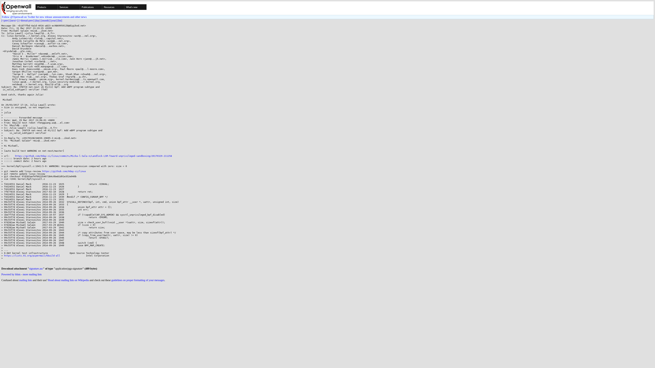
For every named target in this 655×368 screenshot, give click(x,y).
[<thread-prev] (26, 20)
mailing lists (25, 280)
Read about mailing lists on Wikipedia (68, 280)
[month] (45, 20)
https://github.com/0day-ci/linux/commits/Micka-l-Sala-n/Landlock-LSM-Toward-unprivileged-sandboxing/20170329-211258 (93, 156)
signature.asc (36, 268)
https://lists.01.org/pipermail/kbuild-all (32, 255)
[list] (59, 20)
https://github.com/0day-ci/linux (64, 171)
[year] (53, 20)
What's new (131, 7)
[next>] (14, 20)
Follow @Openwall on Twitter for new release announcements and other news (44, 17)
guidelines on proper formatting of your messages (137, 280)
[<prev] (5, 20)
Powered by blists (10, 274)
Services (64, 7)
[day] (37, 20)
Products (41, 7)
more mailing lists (32, 274)
